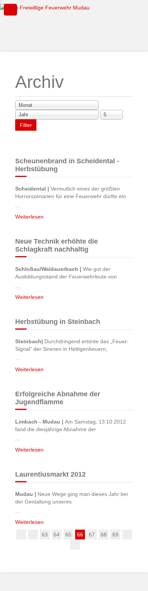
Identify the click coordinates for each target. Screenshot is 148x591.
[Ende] (75, 544)
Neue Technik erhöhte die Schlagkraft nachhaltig (56, 245)
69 (115, 535)
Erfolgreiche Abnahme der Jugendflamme (57, 398)
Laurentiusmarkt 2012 (50, 474)
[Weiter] (127, 534)
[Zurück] (33, 534)
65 (68, 535)
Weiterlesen (29, 217)
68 (104, 535)
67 (92, 535)
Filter (26, 125)
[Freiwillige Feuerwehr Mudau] (74, 25)
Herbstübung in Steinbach (57, 321)
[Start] (21, 534)
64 (57, 535)
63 (45, 535)
